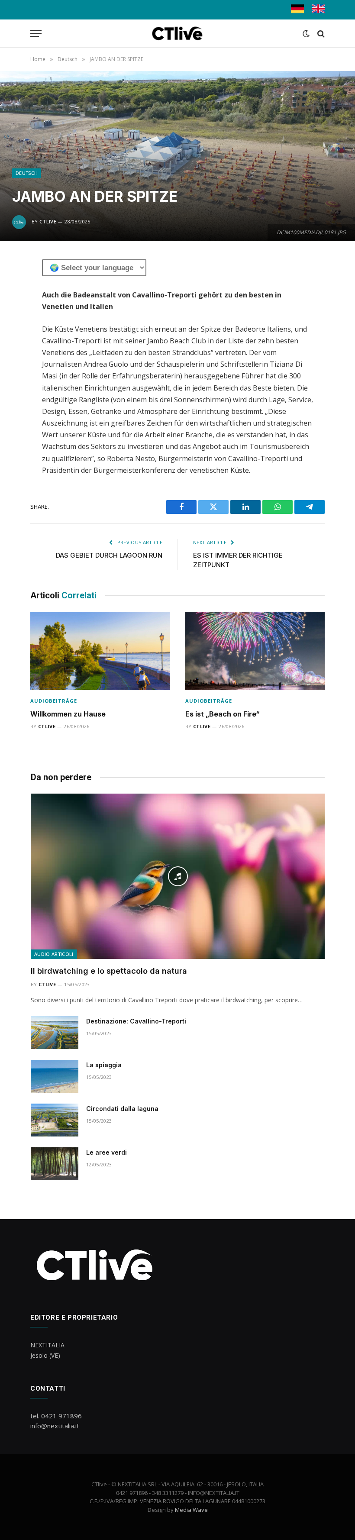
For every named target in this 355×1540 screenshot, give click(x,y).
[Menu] (36, 33)
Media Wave (191, 1510)
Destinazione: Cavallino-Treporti (136, 1021)
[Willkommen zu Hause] (100, 651)
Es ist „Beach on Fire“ (222, 714)
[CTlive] (177, 33)
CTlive (47, 221)
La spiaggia (104, 1065)
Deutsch (27, 173)
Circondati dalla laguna (122, 1108)
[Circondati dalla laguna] (54, 1120)
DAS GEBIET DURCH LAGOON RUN (109, 555)
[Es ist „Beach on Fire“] (255, 651)
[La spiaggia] (54, 1076)
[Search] (320, 33)
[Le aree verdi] (54, 1163)
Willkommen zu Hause (68, 714)
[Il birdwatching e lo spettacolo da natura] (178, 876)
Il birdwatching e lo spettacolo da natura (109, 970)
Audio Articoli (54, 954)
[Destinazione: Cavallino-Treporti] (54, 1032)
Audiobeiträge (53, 700)
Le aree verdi (106, 1152)
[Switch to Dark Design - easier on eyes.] (306, 34)
